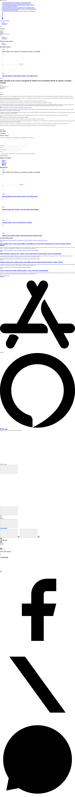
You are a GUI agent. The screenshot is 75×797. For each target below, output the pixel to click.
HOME (3, 22)
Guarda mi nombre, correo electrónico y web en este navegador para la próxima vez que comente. (18, 153)
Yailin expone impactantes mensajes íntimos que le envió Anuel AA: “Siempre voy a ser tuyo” (18, 5)
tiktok (4, 43)
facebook (4, 160)
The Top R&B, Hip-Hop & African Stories (9, 6)
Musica (3, 49)
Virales (1, 78)
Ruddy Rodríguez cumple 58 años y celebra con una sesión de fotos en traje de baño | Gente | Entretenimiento (30, 253)
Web (1, 151)
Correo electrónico (3, 149)
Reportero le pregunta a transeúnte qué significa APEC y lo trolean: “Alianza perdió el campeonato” (19, 9)
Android (2, 276)
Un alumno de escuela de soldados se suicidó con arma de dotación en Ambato (14, 117)
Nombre (2, 147)
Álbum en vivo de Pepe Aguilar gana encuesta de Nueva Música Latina (22, 235)
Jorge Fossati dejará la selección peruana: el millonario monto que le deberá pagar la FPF (17, 4)
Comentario (2, 145)
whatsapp (4, 44)
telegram (4, 165)
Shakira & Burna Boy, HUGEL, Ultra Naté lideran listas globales (20, 209)
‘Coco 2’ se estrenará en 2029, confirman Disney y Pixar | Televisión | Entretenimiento (24, 270)
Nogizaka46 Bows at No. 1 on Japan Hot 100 (10, 10)
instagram (4, 163)
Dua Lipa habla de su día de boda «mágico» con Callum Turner (20, 75)
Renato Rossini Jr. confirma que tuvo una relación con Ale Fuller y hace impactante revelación (18, 8)
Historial (3, 549)
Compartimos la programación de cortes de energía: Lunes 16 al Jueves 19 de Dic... (16, 3)
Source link (2, 129)
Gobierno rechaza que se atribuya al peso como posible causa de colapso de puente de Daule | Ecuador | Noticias (31, 262)
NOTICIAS (4, 24)
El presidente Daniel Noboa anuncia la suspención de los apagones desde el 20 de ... (16, 2)
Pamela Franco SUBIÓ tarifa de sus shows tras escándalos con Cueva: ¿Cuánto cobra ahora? (18, 7)
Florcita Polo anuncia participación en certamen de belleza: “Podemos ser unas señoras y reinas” (18, 11)
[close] (0, 545)
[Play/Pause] (19, 537)
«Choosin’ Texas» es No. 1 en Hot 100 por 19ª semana (17, 222)
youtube (4, 164)
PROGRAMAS (5, 23)
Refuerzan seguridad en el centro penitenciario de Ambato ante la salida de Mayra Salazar (16, 107)
